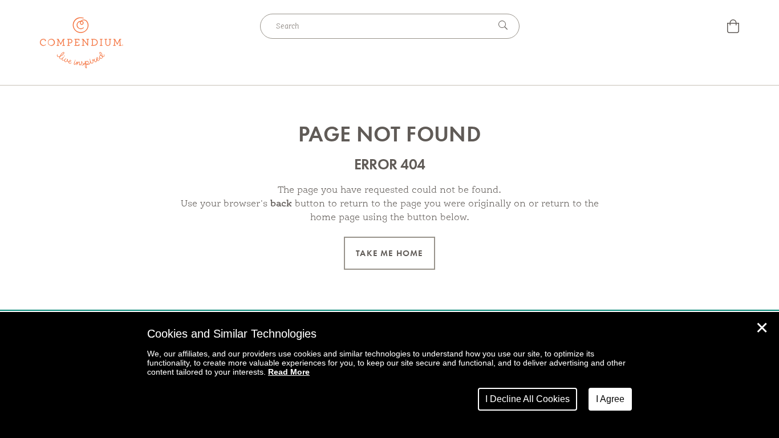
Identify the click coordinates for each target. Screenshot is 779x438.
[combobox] (375, 26)
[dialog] (389, 375)
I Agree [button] (610, 399)
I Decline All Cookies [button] (527, 399)
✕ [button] (762, 328)
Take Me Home (389, 253)
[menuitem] (733, 27)
